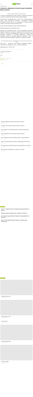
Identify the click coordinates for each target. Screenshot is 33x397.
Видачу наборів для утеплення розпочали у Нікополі (12, 121)
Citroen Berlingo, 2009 (6, 341)
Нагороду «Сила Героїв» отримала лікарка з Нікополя (12, 125)
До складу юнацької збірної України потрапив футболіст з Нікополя (16, 145)
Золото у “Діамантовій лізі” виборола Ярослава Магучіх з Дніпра (15, 209)
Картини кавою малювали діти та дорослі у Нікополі (12, 149)
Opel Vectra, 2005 (5, 361)
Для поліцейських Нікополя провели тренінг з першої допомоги (15, 137)
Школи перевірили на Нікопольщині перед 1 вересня (12, 133)
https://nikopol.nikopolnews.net (5, 51)
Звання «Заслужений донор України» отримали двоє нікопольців (15, 141)
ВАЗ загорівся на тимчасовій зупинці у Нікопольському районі (15, 129)
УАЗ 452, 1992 (4, 321)
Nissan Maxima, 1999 (5, 316)
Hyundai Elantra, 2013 (6, 296)
